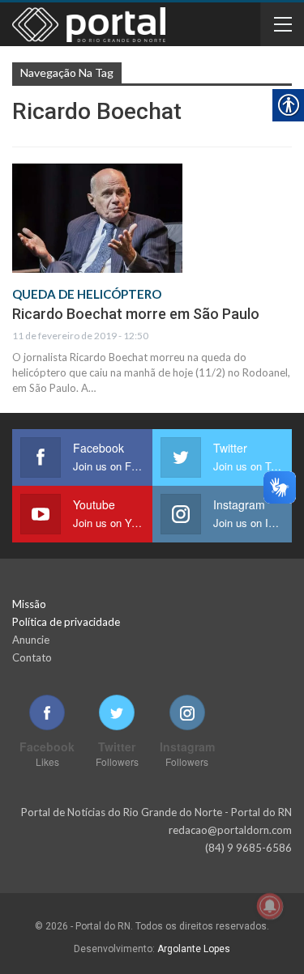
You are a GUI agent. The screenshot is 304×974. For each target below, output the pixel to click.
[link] (97, 218)
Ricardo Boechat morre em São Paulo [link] (135, 313)
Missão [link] (29, 604)
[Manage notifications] (270, 906)
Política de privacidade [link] (66, 621)
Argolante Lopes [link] (193, 949)
